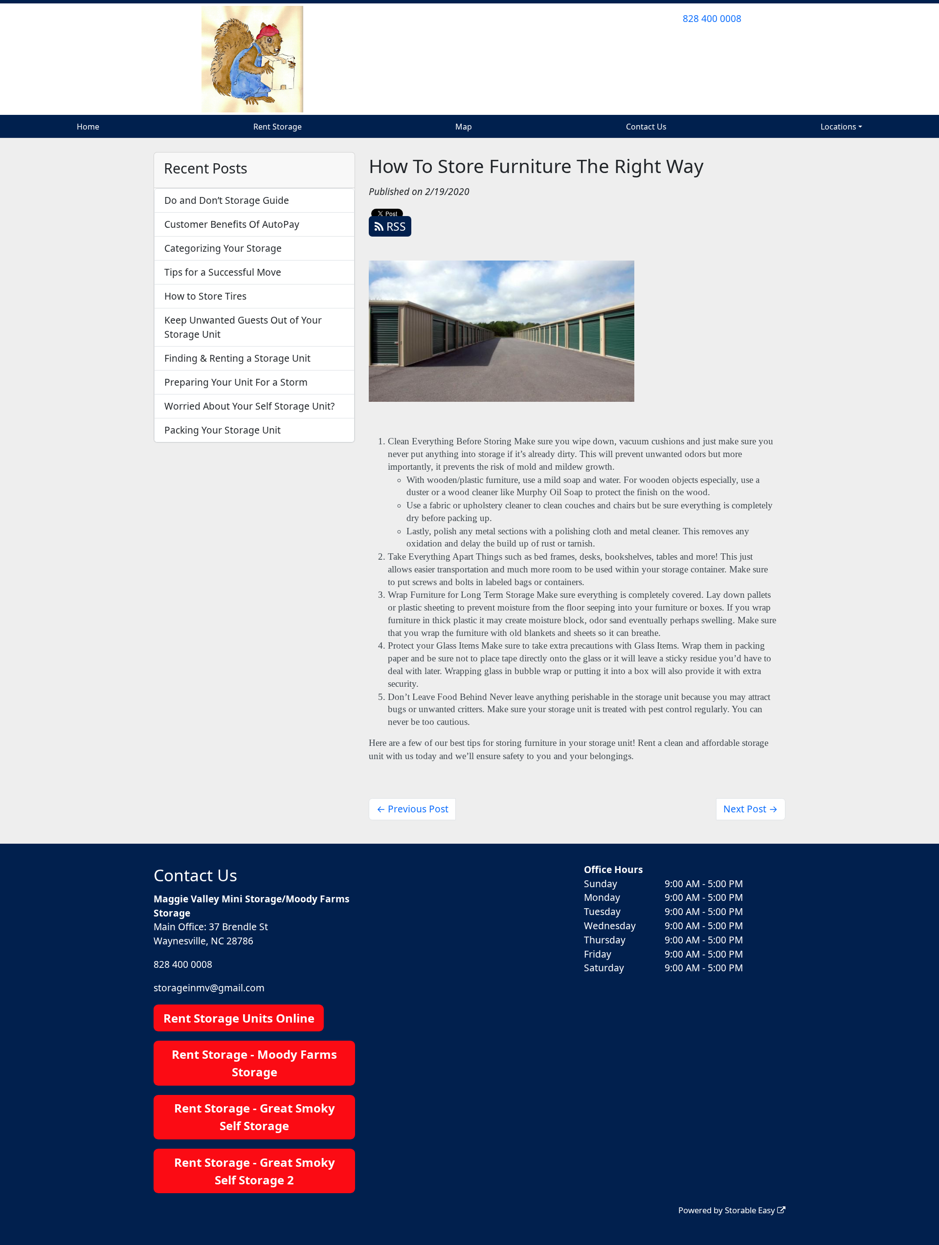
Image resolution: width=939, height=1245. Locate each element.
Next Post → (750, 808)
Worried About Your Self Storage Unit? (249, 406)
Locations (838, 126)
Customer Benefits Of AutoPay (231, 224)
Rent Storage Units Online (238, 1018)
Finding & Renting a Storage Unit (237, 358)
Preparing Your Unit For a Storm (236, 382)
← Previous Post (412, 808)
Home (88, 126)
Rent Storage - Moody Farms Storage (254, 1063)
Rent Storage (277, 126)
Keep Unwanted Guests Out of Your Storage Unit (243, 327)
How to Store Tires (205, 296)
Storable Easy (751, 1210)
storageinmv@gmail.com (209, 987)
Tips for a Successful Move (222, 272)
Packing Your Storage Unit (222, 430)
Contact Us (646, 126)
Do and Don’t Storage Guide (226, 200)
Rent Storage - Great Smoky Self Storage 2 (254, 1171)
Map (463, 126)
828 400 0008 (712, 18)
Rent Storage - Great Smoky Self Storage (254, 1117)
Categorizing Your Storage (223, 248)
